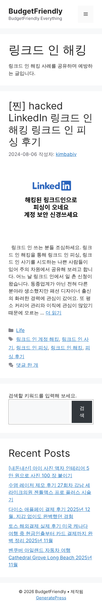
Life (20, 330)
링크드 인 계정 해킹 (37, 339)
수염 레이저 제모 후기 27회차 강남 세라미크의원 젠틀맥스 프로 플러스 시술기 (49, 492)
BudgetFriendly (35, 11)
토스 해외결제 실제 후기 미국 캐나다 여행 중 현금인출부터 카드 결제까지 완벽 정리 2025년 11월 (50, 533)
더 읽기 (53, 313)
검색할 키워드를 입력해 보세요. (42, 396)
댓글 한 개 (27, 365)
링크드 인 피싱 (32, 348)
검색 (82, 411)
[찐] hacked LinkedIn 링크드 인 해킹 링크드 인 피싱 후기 (50, 123)
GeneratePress (51, 597)
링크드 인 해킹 (66, 348)
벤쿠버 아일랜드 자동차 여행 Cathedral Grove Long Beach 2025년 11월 (50, 557)
